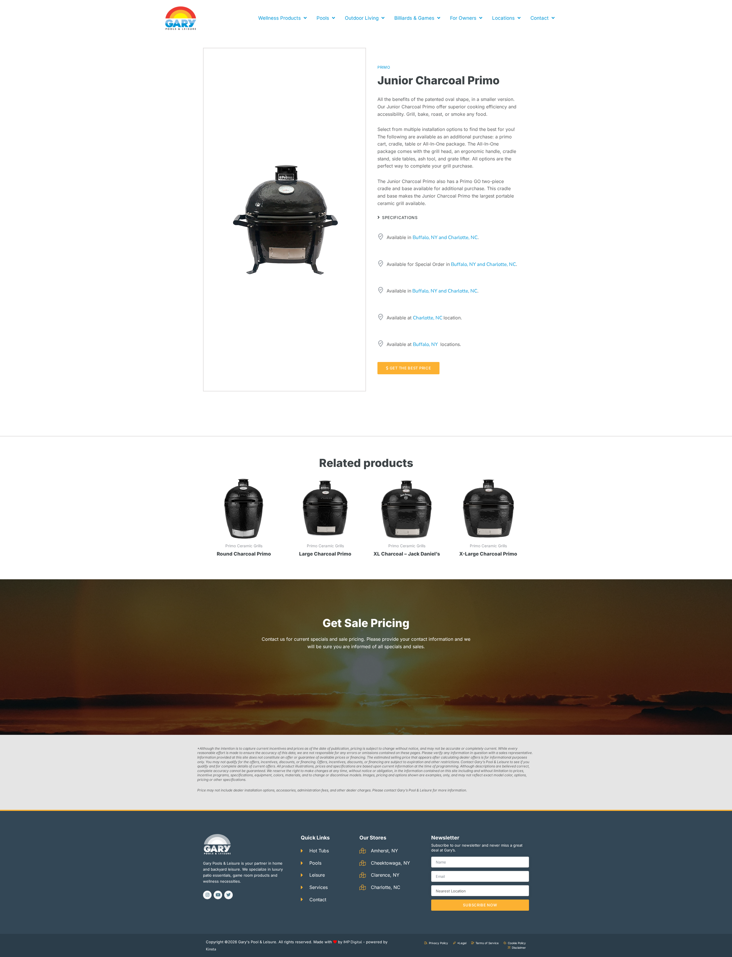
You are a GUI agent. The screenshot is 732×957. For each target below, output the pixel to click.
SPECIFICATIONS (400, 217)
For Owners (463, 18)
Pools (323, 18)
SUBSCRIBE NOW (480, 905)
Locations (503, 18)
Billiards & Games (414, 18)
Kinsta (211, 949)
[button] (447, 217)
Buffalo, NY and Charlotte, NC (445, 237)
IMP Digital (352, 942)
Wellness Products (279, 18)
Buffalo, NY (425, 344)
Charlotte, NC (428, 318)
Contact (539, 18)
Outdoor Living (362, 18)
